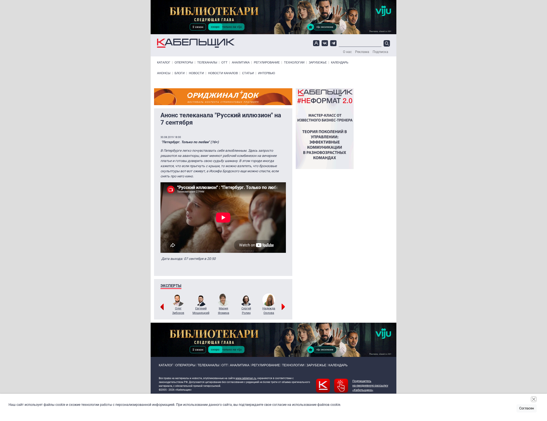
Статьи (248, 73)
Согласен (526, 408)
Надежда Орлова (268, 311)
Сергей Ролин (246, 311)
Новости (196, 73)
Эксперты (170, 285)
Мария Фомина (223, 311)
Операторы (184, 62)
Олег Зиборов (178, 311)
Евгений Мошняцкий (201, 311)
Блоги (180, 73)
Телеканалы (207, 62)
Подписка (380, 52)
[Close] (534, 399)
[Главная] (196, 43)
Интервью (266, 73)
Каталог (163, 62)
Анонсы (163, 73)
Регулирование (267, 62)
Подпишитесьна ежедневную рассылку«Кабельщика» (370, 385)
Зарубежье (318, 62)
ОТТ (224, 62)
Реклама (362, 52)
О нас (347, 52)
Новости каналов (223, 73)
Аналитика (241, 62)
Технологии (294, 62)
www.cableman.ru (245, 378)
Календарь (339, 62)
